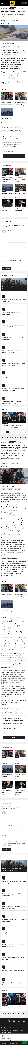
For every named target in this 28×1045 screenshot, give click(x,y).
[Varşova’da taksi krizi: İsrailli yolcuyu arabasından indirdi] (21, 99)
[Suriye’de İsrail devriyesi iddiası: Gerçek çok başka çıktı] (14, 373)
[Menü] (2, 3)
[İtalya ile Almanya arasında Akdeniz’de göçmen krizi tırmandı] (7, 115)
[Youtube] (24, 1021)
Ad (3, 246)
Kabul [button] (25, 1043)
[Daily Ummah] (12, 3)
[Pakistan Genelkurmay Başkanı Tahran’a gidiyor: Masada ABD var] (14, 360)
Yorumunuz (9, 230)
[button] (22, 3)
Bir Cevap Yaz (7, 221)
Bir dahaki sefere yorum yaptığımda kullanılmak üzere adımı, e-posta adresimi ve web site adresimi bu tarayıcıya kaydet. (14, 262)
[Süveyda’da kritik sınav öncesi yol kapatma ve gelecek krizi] (14, 399)
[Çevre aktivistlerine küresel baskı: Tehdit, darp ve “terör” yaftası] (20, 191)
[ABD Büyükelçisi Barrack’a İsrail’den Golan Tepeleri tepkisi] (14, 297)
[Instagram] (14, 1021)
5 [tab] (20, 432)
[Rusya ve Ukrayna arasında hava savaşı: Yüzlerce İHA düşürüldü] (7, 99)
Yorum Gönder (6, 268)
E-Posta (4, 254)
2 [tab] (10, 432)
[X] (9, 1021)
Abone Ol (14, 156)
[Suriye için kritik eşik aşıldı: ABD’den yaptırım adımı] (14, 310)
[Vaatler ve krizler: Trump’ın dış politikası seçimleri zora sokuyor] (20, 206)
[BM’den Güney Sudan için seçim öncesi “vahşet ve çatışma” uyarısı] (14, 284)
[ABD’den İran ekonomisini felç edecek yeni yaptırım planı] (14, 335)
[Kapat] (26, 1035)
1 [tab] (7, 432)
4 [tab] (17, 432)
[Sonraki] (24, 432)
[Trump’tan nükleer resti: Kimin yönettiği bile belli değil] (7, 206)
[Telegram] (19, 1021)
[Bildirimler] (25, 3)
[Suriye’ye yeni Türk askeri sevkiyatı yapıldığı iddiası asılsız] (14, 348)
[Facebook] (4, 1021)
